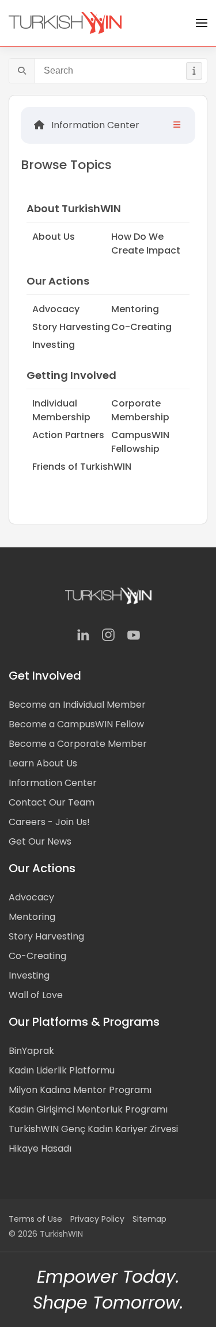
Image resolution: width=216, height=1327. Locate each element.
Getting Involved (71, 375)
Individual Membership (61, 410)
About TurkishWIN (73, 208)
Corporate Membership (140, 410)
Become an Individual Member (77, 704)
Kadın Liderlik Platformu (62, 1070)
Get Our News (40, 841)
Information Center (94, 125)
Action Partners (68, 435)
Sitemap (149, 1219)
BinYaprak (31, 1050)
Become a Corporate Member (78, 743)
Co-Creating (141, 326)
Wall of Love (36, 995)
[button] (201, 23)
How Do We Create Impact (145, 243)
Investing (53, 344)
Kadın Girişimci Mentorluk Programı (88, 1109)
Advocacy (55, 309)
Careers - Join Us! (49, 822)
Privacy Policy (97, 1219)
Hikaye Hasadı (40, 1148)
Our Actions (57, 281)
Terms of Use (35, 1219)
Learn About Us (43, 763)
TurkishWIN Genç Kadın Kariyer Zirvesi (93, 1129)
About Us (53, 236)
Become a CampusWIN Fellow (76, 724)
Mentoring (135, 309)
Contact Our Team (51, 802)
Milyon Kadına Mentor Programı (80, 1089)
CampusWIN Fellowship (140, 441)
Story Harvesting (71, 326)
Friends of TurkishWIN (81, 466)
